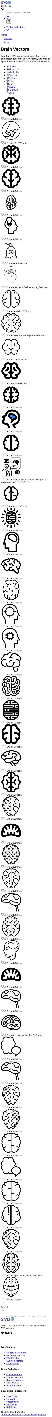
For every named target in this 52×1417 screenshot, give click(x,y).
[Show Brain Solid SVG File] (11, 503)
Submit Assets (13, 1385)
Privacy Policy (22, 1414)
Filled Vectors (13, 1358)
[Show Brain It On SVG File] (11, 139)
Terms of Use (8, 1414)
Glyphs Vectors (14, 1374)
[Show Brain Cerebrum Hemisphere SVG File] (11, 332)
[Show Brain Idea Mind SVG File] (11, 308)
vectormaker (12, 1401)
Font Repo (11, 1404)
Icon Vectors (12, 1363)
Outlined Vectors (14, 1360)
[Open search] (8, 21)
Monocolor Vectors (16, 1352)
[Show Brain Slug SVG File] (11, 260)
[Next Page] (3, 1312)
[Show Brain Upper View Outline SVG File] (11, 1272)
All (11, 66)
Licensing (33, 1414)
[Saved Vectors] (7, 18)
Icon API (10, 1399)
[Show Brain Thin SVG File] (11, 356)
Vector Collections (15, 27)
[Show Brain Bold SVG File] (11, 380)
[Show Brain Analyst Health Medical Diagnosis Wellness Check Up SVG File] (11, 476)
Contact (42, 1414)
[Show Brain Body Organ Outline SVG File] (11, 1031)
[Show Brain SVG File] (11, 115)
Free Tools (11, 1396)
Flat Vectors (12, 1382)
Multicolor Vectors (15, 1355)
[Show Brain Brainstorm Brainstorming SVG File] (11, 284)
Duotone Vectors (14, 1380)
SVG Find (11, 1407)
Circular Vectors (14, 1377)
